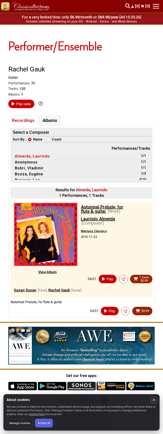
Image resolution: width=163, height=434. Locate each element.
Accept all (44, 423)
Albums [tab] (49, 120)
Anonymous (26, 162)
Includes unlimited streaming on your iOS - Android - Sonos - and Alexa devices (81, 21)
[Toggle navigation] (156, 6)
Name (37, 139)
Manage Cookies (19, 423)
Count (56, 139)
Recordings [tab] (23, 120)
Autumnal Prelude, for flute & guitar (102, 209)
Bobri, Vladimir (29, 168)
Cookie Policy (37, 414)
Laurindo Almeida (98, 218)
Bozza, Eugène (29, 174)
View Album (47, 272)
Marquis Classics (94, 231)
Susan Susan (25, 290)
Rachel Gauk (59, 290)
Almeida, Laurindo (32, 156)
